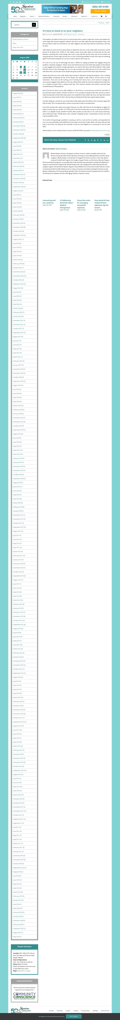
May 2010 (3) (17, 884)
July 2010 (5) (17, 876)
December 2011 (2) (19, 807)
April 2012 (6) (18, 791)
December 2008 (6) (19, 920)
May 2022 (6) (17, 300)
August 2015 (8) (18, 628)
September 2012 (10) (20, 770)
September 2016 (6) (19, 576)
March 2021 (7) (18, 357)
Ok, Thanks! (74, 1016)
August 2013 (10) (19, 726)
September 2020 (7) (19, 381)
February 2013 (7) (19, 750)
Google (28, 971)
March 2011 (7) (18, 843)
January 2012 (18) (19, 803)
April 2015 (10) (18, 645)
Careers (68, 1011)
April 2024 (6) (18, 207)
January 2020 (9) (18, 414)
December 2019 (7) (19, 418)
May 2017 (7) (17, 543)
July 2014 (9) (17, 681)
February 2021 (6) (19, 361)
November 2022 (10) (20, 276)
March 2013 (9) (18, 746)
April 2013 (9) (18, 742)
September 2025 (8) (19, 138)
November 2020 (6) (19, 373)
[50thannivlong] (23, 5)
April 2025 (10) (18, 158)
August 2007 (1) (18, 932)
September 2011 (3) (19, 819)
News (14, 43)
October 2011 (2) (19, 815)
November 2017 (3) (19, 519)
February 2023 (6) (19, 263)
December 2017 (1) (19, 515)
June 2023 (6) (18, 247)
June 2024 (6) (18, 199)
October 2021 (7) (19, 328)
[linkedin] (17, 2)
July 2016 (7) (17, 584)
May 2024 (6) (17, 203)
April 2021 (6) (18, 353)
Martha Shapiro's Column (70, 34)
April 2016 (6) (18, 596)
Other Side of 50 (18, 47)
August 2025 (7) (18, 142)
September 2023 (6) (19, 235)
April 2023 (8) (18, 255)
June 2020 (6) (18, 393)
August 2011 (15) (19, 823)
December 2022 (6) (19, 272)
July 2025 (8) (17, 146)
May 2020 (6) (17, 397)
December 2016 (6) (19, 564)
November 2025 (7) (19, 130)
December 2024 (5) (19, 174)
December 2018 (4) (19, 466)
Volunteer (60, 1011)
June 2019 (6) (18, 442)
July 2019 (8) (17, 438)
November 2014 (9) (19, 665)
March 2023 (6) (18, 259)
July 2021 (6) (17, 341)
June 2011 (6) (18, 831)
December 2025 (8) (19, 126)
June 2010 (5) (18, 880)
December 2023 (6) (19, 223)
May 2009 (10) (18, 908)
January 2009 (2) (18, 916)
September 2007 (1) (19, 928)
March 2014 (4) (18, 697)
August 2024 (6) (18, 191)
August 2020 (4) (18, 385)
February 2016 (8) (19, 604)
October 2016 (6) (19, 572)
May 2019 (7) (17, 446)
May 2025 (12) (18, 154)
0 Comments (81, 34)
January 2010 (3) (18, 900)
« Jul (12, 81)
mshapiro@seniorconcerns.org (100, 130)
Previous (101, 23)
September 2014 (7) (19, 673)
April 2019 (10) (18, 450)
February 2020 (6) (19, 409)
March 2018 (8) (18, 503)
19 (24, 72)
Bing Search (21, 971)
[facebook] (10, 2)
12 (24, 70)
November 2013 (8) (19, 714)
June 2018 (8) (18, 491)
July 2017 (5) (17, 535)
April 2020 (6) (18, 401)
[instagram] (14, 2)
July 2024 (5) (17, 195)
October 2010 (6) (19, 864)
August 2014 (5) (18, 677)
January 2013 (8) (18, 754)
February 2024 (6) (19, 215)
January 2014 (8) (18, 705)
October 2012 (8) (19, 766)
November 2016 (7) (19, 568)
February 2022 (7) (19, 312)
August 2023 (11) (19, 239)
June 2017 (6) (18, 539)
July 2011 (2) (17, 827)
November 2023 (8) (19, 227)
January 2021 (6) (18, 365)
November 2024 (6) (19, 178)
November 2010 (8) (19, 859)
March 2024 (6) (18, 211)
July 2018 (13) (18, 487)
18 (21, 72)
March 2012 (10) (18, 795)
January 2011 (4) (18, 851)
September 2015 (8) (19, 624)
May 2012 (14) (18, 786)
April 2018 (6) (18, 499)
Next (107, 23)
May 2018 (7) (17, 495)
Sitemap (95, 1011)
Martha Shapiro (48, 34)
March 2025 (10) (18, 162)
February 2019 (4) (19, 458)
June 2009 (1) (18, 904)
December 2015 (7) (19, 612)
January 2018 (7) (18, 511)
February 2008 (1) (19, 924)
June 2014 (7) (18, 685)
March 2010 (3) (18, 892)
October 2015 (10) (19, 620)
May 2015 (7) (17, 641)
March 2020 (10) (18, 405)
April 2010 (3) (18, 888)
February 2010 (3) (19, 896)
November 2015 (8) (19, 616)
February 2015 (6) (19, 653)
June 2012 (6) (18, 782)
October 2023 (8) (19, 231)
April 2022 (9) (18, 304)
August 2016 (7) (18, 580)
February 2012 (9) (19, 799)
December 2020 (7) (19, 369)
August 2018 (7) (18, 482)
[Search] (106, 16)
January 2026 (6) (18, 122)
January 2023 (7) (18, 268)
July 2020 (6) (17, 389)
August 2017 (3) (18, 531)
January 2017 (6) (18, 559)
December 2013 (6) (19, 710)
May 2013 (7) (17, 738)
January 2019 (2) (18, 462)
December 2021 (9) (19, 320)
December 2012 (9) (19, 758)
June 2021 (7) (18, 345)
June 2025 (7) (18, 150)
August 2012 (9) (18, 774)
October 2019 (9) (19, 426)
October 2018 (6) (19, 474)
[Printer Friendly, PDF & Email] (107, 134)
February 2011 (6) (19, 847)
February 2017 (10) (19, 555)
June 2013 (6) (18, 734)
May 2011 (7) (17, 835)
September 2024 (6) (19, 187)
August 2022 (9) (18, 288)
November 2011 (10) (20, 811)
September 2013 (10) (20, 722)
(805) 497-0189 (100, 6)
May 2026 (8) (17, 105)
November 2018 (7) (19, 470)
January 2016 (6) (18, 608)
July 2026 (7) (17, 97)
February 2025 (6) (19, 166)
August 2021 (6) (18, 336)
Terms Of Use (105, 1011)
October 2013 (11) (19, 718)
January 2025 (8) (18, 170)
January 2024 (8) (18, 219)
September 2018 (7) (19, 478)
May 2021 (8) (17, 349)
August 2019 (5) (18, 434)
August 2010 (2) (18, 872)
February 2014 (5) (19, 701)
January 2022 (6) (18, 316)
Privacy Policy (85, 1011)
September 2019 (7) (19, 430)
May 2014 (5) (17, 689)
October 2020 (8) (19, 377)
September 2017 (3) (19, 527)
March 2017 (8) (18, 551)
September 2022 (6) (19, 284)
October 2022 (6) (19, 280)
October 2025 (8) (19, 134)
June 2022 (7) (18, 296)
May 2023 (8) (17, 251)
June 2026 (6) (18, 101)
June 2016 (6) (18, 588)
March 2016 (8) (18, 600)
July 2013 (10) (18, 730)
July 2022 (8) (17, 292)
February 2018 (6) (19, 507)
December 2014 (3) (19, 661)
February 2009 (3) (19, 912)
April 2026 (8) (18, 109)
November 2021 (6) (19, 324)
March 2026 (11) (18, 114)
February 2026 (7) (19, 118)
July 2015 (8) (17, 632)
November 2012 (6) (19, 762)
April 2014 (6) (18, 693)
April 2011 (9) (18, 839)
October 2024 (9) (19, 182)
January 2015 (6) (18, 657)
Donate (51, 1011)
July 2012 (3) (17, 778)
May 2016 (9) (17, 592)
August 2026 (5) (18, 93)
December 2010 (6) (19, 855)
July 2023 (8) (17, 243)
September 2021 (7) (19, 332)
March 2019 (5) (18, 454)
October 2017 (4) (19, 523)
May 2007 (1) (17, 937)
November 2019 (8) (19, 422)
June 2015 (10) (18, 637)
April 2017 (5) (18, 547)
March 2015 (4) (18, 649)
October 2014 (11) (19, 669)
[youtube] (20, 2)
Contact (76, 1011)
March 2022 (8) (18, 308)
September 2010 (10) (20, 868)
